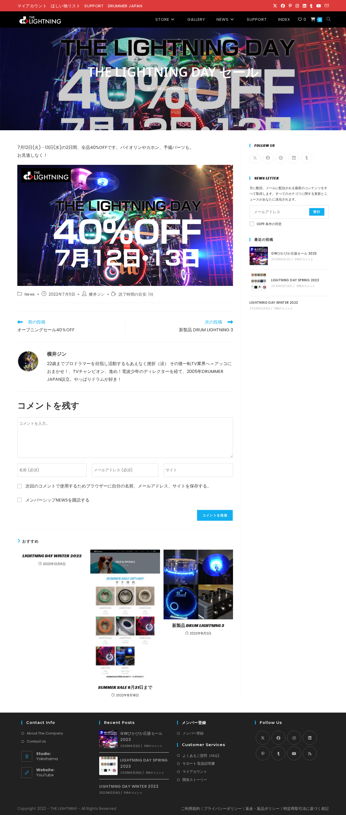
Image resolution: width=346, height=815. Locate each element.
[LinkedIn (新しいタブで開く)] (304, 6)
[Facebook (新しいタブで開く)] (283, 6)
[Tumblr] (278, 753)
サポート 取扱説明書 (198, 763)
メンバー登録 (193, 733)
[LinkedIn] (310, 738)
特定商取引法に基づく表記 (306, 808)
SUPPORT (94, 6)
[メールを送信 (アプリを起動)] (326, 6)
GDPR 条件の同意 (269, 224)
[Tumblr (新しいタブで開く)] (311, 6)
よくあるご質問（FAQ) (200, 755)
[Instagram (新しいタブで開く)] (297, 6)
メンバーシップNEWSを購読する (56, 500)
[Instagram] (294, 738)
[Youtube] (294, 753)
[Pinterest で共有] (280, 158)
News (30, 294)
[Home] (149, 88)
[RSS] (310, 753)
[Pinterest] (263, 753)
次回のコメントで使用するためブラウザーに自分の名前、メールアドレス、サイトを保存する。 (118, 486)
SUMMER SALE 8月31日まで (125, 687)
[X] (263, 738)
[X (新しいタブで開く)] (275, 6)
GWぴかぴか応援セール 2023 (294, 253)
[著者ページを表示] (28, 361)
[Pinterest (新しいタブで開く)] (290, 6)
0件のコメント (304, 259)
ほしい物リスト (65, 6)
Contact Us (36, 741)
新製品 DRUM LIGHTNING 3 (198, 625)
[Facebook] (278, 738)
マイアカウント (32, 6)
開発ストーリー (194, 779)
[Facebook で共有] (267, 158)
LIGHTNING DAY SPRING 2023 (295, 280)
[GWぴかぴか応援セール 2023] (258, 256)
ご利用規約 (190, 808)
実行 (316, 211)
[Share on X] (254, 158)
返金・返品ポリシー (262, 808)
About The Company (45, 733)
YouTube (45, 775)
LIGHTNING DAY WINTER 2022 (52, 556)
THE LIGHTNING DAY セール (177, 88)
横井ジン (97, 294)
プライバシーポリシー (223, 808)
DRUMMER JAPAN (125, 6)
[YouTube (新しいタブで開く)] (318, 6)
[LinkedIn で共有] (293, 158)
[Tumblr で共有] (306, 158)
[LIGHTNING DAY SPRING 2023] (258, 282)
